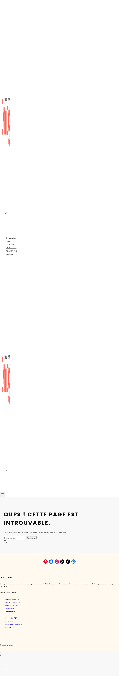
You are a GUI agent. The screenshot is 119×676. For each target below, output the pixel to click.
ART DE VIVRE (11, 248)
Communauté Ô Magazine (14, 624)
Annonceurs (9, 627)
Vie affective (9, 608)
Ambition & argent (11, 605)
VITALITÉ (9, 241)
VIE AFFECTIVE (11, 251)
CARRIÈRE (9, 254)
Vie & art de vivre (11, 611)
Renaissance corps (12, 599)
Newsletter (9, 621)
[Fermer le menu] (0, 654)
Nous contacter (11, 618)
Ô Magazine (11, 238)
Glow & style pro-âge (12, 602)
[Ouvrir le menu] (2, 494)
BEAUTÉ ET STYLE (13, 244)
